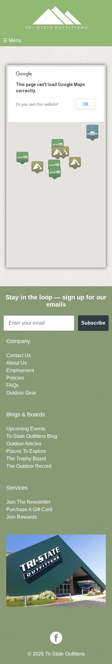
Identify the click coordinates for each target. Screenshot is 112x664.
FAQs (12, 385)
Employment (20, 370)
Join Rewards (21, 517)
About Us (16, 363)
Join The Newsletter (28, 502)
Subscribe (93, 323)
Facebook (56, 638)
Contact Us (18, 355)
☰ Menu (12, 40)
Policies (15, 377)
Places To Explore (26, 451)
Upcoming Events (25, 428)
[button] (75, 163)
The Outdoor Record (28, 466)
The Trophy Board (26, 458)
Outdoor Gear (21, 392)
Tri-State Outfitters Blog (31, 436)
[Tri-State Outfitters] (56, 17)
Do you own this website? (37, 104)
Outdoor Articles (23, 443)
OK (85, 104)
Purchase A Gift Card (29, 509)
